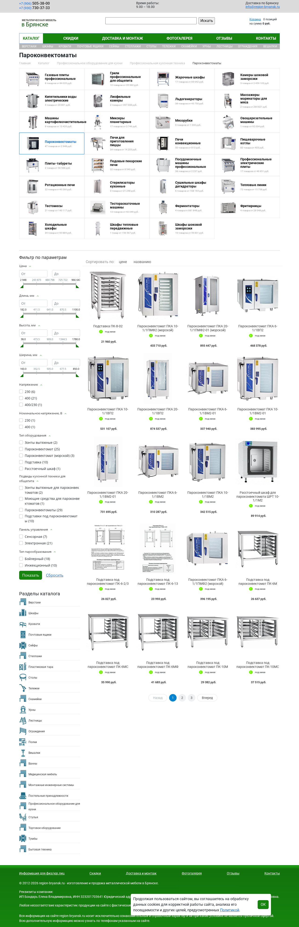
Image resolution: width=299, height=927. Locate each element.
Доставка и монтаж (122, 38)
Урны (207, 46)
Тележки (169, 46)
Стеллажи (133, 46)
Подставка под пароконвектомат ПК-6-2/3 (108, 581)
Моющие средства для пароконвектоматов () (52, 501)
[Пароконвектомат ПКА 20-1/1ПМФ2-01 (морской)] (208, 295)
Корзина (255, 19)
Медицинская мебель (42, 774)
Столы (151, 46)
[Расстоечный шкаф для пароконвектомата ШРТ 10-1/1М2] (258, 461)
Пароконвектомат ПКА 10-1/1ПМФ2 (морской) (157, 328)
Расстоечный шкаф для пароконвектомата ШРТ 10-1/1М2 (257, 496)
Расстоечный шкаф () (42, 468)
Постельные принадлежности (48, 795)
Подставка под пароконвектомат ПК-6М (257, 581)
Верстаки (29, 46)
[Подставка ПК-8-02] (108, 295)
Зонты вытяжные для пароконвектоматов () (52, 490)
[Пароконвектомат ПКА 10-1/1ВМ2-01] (258, 378)
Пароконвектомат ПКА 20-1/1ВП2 (157, 411)
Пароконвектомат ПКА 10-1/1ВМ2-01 (257, 411)
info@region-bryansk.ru (263, 7)
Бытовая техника (40, 849)
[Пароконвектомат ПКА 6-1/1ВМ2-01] (208, 378)
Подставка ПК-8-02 (108, 326)
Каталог (31, 38)
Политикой (229, 910)
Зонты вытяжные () (41, 442)
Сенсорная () (36, 536)
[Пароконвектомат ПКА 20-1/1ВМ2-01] (108, 461)
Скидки (70, 38)
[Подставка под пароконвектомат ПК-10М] (208, 631)
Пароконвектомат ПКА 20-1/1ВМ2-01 (107, 494)
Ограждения (247, 46)
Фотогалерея (179, 38)
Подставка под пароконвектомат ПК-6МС (108, 665)
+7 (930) (34, 8)
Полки (32, 742)
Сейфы (114, 46)
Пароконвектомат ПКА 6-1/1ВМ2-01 (207, 411)
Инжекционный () (41, 565)
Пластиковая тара (40, 667)
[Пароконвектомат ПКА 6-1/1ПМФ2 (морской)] (208, 548)
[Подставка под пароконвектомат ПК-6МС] (108, 631)
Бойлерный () (37, 559)
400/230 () (33, 404)
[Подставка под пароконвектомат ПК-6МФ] (158, 631)
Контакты (266, 38)
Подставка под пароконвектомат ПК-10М (208, 665)
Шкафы (47, 46)
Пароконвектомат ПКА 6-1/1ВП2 (257, 328)
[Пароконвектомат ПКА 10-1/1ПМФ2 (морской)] (158, 295)
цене (123, 262)
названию (142, 262)
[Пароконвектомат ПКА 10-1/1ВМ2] (208, 461)
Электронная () (38, 543)
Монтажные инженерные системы (51, 785)
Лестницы (224, 46)
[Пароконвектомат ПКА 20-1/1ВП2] (158, 378)
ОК (263, 904)
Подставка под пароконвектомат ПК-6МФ (157, 665)
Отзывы (224, 38)
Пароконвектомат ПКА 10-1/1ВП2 (107, 411)
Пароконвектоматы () (43, 510)
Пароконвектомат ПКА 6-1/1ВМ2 (157, 494)
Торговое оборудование (44, 828)
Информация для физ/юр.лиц (41, 873)
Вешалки (270, 46)
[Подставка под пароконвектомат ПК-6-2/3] (108, 548)
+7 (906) (34, 3)
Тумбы (32, 838)
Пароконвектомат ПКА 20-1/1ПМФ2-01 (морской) (207, 328)
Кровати (65, 46)
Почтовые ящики (90, 46)
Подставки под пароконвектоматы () (51, 518)
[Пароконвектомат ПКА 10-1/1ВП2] (108, 378)
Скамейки (189, 46)
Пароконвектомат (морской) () (49, 455)
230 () (30, 391)
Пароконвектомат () (42, 449)
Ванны (32, 763)
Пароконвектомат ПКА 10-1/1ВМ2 (207, 494)
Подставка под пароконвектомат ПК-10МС (257, 665)
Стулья (33, 817)
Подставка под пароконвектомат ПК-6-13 (158, 581)
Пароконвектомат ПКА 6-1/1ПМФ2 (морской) (207, 581)
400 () (31, 398)
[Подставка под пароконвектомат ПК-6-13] (158, 548)
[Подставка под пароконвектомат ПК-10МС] (258, 631)
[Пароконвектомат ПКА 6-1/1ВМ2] (158, 461)
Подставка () (36, 462)
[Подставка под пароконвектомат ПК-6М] (258, 548)
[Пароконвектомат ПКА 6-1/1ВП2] (258, 295)
